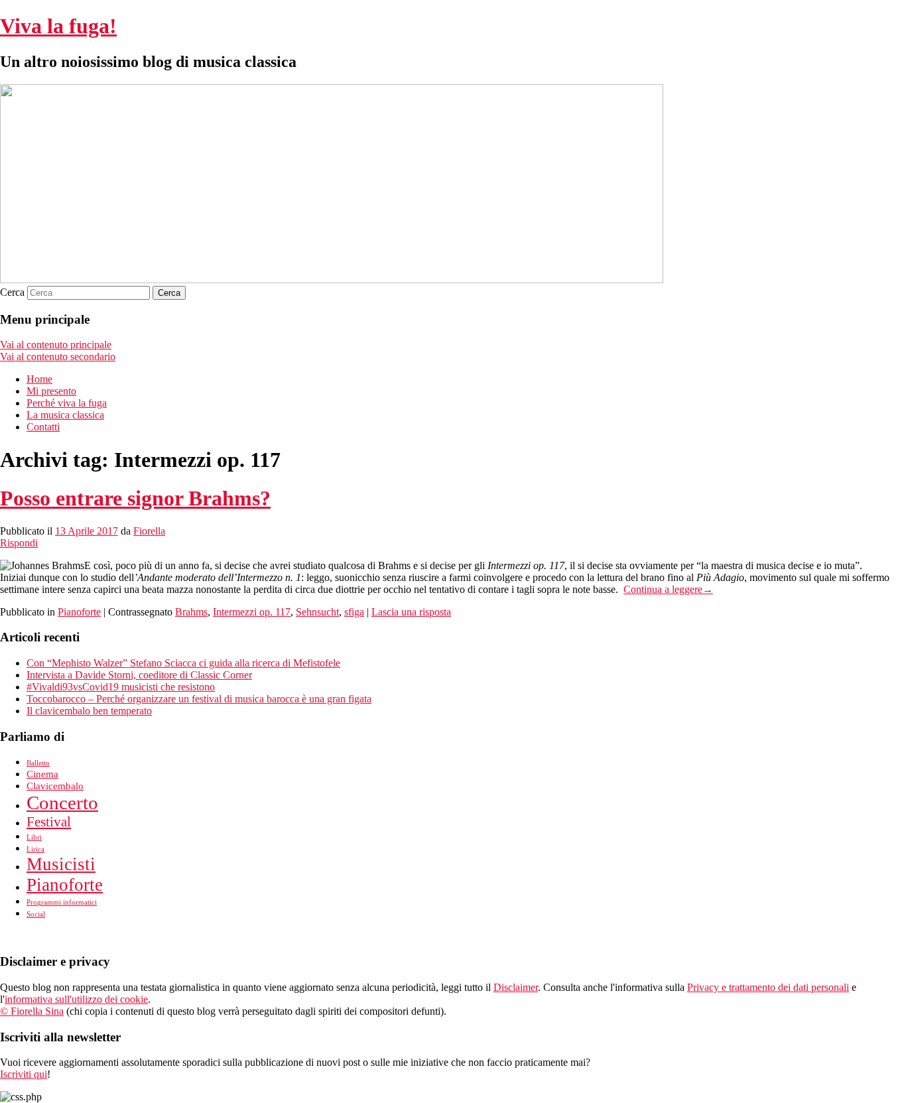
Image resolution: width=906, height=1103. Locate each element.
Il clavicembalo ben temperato (89, 710)
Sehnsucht (317, 611)
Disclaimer (515, 987)
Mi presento (51, 391)
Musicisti (61, 864)
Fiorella (149, 531)
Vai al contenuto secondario (57, 356)
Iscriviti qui (23, 1074)
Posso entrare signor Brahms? (135, 498)
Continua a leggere (668, 589)
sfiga (354, 611)
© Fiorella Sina (32, 1011)
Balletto (38, 763)
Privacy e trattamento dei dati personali (768, 987)
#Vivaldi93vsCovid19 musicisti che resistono (121, 686)
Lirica (35, 849)
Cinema (42, 773)
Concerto (62, 802)
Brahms (191, 611)
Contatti (43, 426)
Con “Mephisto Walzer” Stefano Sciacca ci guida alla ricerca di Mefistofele (183, 663)
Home (39, 379)
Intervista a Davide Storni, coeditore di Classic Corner (139, 675)
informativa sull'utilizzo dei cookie (76, 999)
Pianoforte (79, 611)
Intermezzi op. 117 (252, 611)
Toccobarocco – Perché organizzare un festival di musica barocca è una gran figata (199, 698)
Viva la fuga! (58, 26)
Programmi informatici (62, 902)
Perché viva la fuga (67, 403)
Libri (34, 837)
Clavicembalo (55, 785)
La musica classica (65, 415)
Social (36, 914)
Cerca (12, 292)
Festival (49, 822)
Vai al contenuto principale (55, 344)
